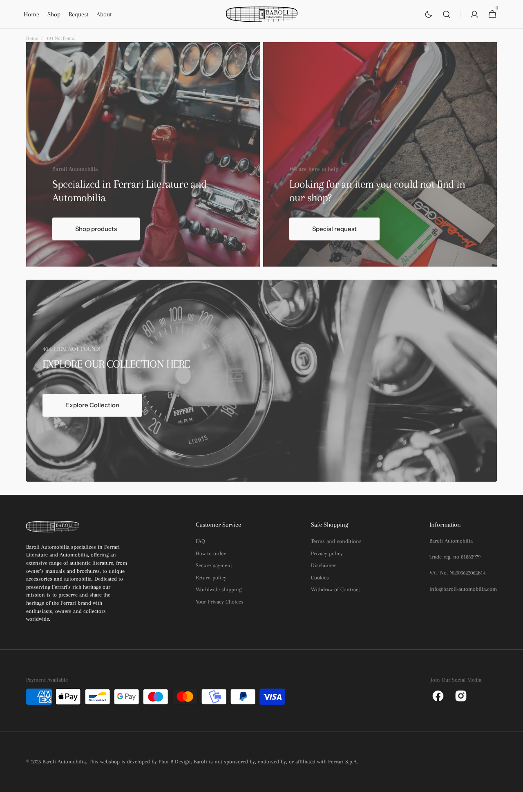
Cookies (320, 577)
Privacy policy (327, 553)
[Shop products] (143, 154)
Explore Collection (92, 405)
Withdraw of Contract (335, 589)
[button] (447, 14)
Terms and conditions (336, 541)
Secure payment (214, 565)
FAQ (200, 541)
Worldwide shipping (218, 589)
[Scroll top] (513, 782)
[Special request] (380, 154)
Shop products (96, 229)
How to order (211, 553)
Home (32, 38)
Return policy (211, 577)
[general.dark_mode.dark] (429, 14)
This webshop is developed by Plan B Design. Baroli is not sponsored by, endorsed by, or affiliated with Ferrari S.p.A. (223, 761)
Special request (334, 229)
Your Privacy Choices (220, 602)
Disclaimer (323, 565)
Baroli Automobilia (64, 761)
